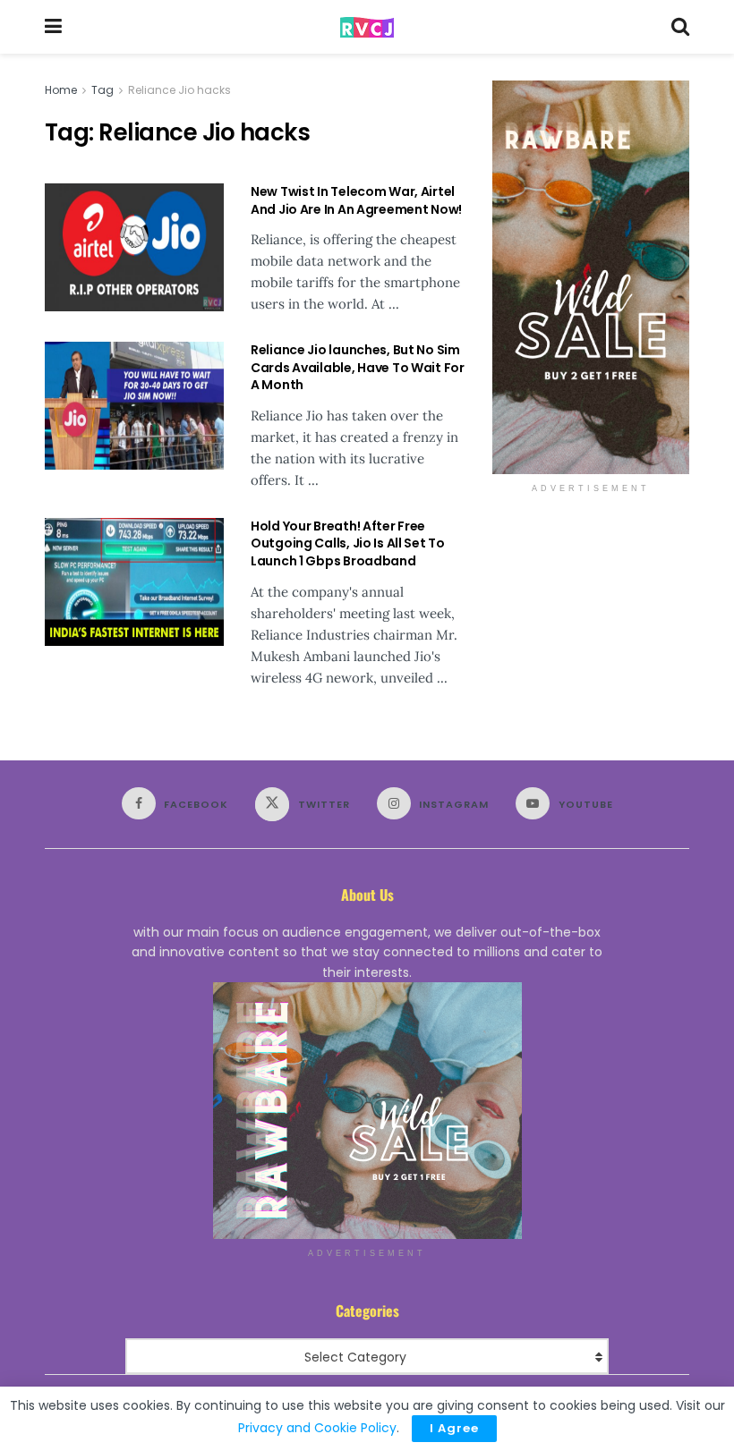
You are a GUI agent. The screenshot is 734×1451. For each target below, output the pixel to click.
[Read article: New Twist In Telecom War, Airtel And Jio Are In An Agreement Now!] (134, 247)
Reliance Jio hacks (179, 90)
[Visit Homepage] (367, 27)
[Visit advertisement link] (590, 277)
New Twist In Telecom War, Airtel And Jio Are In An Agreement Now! (356, 200)
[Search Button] (680, 27)
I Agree (454, 1428)
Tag (102, 90)
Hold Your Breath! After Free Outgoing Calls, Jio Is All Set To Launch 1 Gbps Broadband (348, 543)
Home (61, 90)
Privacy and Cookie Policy (317, 1428)
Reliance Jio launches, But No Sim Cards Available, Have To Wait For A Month (358, 367)
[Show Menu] (53, 27)
